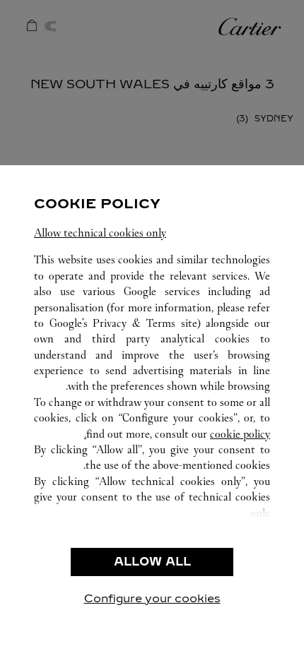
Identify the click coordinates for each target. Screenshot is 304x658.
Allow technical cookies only (100, 232)
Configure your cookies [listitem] (152, 598)
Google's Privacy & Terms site (123, 323)
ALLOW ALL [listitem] (152, 561)
